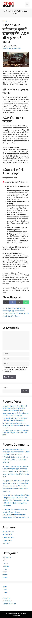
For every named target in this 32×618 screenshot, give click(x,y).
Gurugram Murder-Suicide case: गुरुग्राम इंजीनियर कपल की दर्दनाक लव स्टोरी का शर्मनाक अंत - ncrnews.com (16, 483)
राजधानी (5, 578)
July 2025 (6, 543)
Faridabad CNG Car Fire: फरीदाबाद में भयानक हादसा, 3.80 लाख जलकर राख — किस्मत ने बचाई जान (16, 425)
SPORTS (5, 563)
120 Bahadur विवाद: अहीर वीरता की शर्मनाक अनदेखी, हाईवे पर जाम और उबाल (15, 488)
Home (5, 586)
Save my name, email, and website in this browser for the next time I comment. (16, 370)
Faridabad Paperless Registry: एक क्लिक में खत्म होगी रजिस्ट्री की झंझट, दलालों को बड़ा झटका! (16, 433)
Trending (6, 566)
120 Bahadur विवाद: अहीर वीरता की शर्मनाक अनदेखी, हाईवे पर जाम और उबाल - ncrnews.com (15, 512)
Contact (5, 592)
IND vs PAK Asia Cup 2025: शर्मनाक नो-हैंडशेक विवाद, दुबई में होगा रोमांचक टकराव (16, 502)
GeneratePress (16, 615)
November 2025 (8, 532)
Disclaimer (6, 598)
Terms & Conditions (9, 604)
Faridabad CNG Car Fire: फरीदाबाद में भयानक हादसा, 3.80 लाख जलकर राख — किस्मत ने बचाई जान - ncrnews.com (16, 451)
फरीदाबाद (5, 21)
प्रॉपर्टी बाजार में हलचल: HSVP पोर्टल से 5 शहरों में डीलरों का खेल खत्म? (16, 474)
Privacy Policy (7, 601)
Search (5, 388)
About (5, 589)
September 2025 (8, 537)
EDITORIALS (7, 557)
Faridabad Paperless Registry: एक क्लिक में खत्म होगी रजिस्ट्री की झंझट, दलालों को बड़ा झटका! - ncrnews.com (16, 468)
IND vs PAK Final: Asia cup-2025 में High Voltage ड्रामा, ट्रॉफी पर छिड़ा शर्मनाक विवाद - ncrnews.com (16, 497)
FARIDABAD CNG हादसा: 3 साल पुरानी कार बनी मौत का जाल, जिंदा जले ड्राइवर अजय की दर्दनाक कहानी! (15, 459)
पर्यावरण (4, 572)
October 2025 (7, 534)
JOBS (4, 560)
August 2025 (7, 540)
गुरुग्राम (5, 569)
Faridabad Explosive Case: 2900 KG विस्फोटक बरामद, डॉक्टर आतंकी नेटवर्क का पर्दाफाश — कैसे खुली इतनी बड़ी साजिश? (15, 408)
